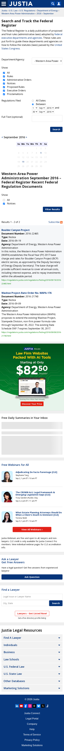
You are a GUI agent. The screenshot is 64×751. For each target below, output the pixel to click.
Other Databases (14, 681)
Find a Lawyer (10, 589)
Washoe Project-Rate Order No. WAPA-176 (26, 293)
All (8, 72)
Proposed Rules (15, 87)
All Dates (41, 100)
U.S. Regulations (27, 10)
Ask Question (32, 576)
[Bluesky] (38, 706)
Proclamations (14, 94)
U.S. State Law (13, 674)
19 (23, 161)
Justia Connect (32, 713)
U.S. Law (13, 10)
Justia (4, 10)
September (48, 13)
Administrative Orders (18, 79)
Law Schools (11, 659)
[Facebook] (25, 706)
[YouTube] (21, 706)
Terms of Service (32, 734)
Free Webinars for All (15, 465)
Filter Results (52, 209)
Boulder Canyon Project (15, 230)
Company (32, 724)
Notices (10, 83)
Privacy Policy (32, 740)
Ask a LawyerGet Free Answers (13, 560)
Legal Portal (32, 718)
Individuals (10, 645)
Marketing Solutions (16, 688)
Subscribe (54, 222)
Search (56, 129)
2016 (39, 13)
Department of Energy (47, 10)
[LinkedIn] (17, 706)
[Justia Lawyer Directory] (47, 706)
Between (41, 104)
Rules (9, 76)
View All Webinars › (32, 529)
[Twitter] (43, 706)
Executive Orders (16, 90)
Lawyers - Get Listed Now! (32, 613)
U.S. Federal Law (14, 666)
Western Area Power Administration (18, 13)
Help (32, 729)
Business (9, 652)
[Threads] (34, 706)
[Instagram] (30, 706)
